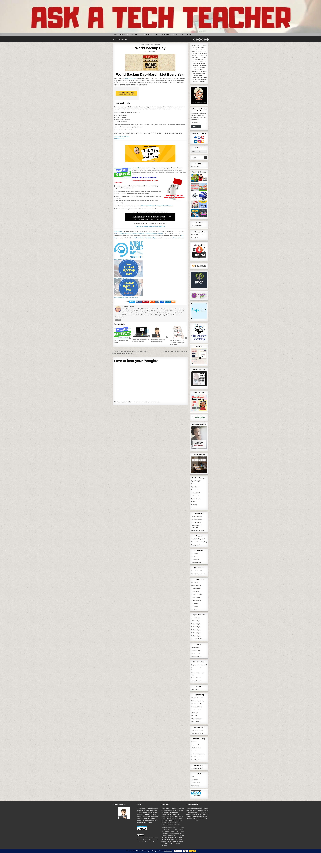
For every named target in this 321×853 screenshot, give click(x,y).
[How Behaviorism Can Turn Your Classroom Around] (195, 205)
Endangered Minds (196, 562)
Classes (156, 34)
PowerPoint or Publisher (197, 733)
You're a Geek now (196, 681)
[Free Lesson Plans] (203, 178)
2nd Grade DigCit (195, 624)
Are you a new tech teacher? (199, 665)
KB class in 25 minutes (197, 719)
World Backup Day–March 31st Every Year (126, 297)
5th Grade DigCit (195, 633)
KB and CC (194, 716)
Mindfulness (194, 496)
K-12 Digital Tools (146, 34)
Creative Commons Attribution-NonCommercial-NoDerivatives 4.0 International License (147, 839)
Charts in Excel (195, 647)
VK (158, 301)
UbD (192, 508)
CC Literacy (194, 556)
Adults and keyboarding (197, 700)
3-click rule (194, 741)
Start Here (134, 34)
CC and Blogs (195, 591)
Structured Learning (196, 768)
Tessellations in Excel (197, 656)
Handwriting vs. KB (196, 710)
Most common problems (197, 753)
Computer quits (195, 744)
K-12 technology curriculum (122, 233)
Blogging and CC (195, 545)
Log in (192, 776)
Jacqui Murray (118, 231)
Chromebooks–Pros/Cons (198, 574)
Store (182, 34)
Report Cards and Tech (197, 530)
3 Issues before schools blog (199, 542)
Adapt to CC (194, 582)
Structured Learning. (178, 237)
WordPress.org (195, 785)
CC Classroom (195, 603)
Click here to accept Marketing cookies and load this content (126, 93)
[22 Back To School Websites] (203, 213)
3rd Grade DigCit (195, 627)
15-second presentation (197, 730)
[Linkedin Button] (202, 39)
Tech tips (157, 44)
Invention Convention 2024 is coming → (175, 351)
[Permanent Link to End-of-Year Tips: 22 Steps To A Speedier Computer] (141, 331)
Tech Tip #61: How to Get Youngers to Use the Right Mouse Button (177, 342)
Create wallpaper (195, 689)
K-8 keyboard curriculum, (137, 233)
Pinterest (146, 301)
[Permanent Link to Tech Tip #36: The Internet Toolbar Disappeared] (159, 332)
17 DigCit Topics (195, 618)
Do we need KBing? (196, 707)
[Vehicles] (203, 187)
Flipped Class (194, 487)
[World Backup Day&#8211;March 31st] (128, 257)
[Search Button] (207, 39)
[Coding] (195, 196)
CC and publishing (196, 597)
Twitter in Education (196, 678)
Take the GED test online (198, 235)
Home (115, 34)
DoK (192, 484)
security (152, 44)
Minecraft (193, 750)
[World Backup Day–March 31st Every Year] (128, 295)
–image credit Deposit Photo (121, 136)
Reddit (153, 301)
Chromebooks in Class (197, 571)
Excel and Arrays (195, 650)
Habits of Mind (195, 493)
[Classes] (195, 187)
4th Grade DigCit (195, 630)
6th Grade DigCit (195, 636)
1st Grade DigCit (195, 621)
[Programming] (203, 205)
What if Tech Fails (196, 760)
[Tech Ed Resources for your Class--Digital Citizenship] (195, 213)
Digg (163, 301)
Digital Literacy (195, 481)
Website (118, 319)
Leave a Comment (150, 51)
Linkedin (168, 301)
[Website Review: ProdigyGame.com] (195, 178)
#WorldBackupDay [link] (119, 138)
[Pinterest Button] (199, 39)
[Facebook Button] (197, 39)
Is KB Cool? (194, 713)
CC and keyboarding (196, 594)
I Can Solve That (195, 747)
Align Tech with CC (196, 585)
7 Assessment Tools (196, 516)
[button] (150, 62)
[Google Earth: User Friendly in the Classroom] (203, 196)
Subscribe (196, 126)
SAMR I (193, 502)
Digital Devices (145, 44)
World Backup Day (150, 48)
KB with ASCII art (195, 722)
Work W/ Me (165, 34)
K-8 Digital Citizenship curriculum (154, 233)
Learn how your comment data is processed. (148, 402)
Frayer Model (194, 490)
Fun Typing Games (196, 225)
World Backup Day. (130, 78)
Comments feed (195, 782)
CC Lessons (194, 553)
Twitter (132, 301)
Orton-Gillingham (195, 499)
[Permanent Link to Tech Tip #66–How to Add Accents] (122, 332)
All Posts (190, 34)
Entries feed (194, 779)
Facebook (139, 301)
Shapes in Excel (195, 653)
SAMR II (193, 505)
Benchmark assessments (198, 519)
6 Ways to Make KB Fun (197, 697)
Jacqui (131, 306)
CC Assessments (196, 522)
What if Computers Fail (197, 757)
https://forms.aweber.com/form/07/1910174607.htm (150, 226)
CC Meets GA (195, 559)
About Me (174, 34)
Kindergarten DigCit (196, 639)
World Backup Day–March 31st (122, 259)
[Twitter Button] (194, 39)
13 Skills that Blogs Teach (198, 539)
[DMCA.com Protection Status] (196, 795)
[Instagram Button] (205, 39)
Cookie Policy (124, 34)
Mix (174, 301)
